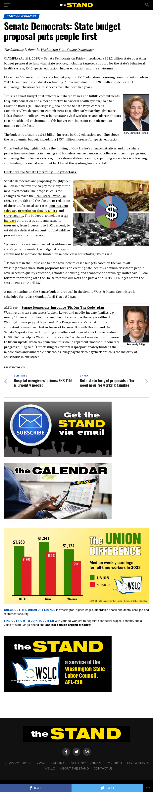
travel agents (13, 215)
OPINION (115, 763)
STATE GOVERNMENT (87, 763)
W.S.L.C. (49, 768)
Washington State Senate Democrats (66, 49)
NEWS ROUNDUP (17, 763)
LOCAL (40, 763)
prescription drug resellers (37, 210)
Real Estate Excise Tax (50, 196)
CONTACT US (103, 768)
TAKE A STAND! (138, 763)
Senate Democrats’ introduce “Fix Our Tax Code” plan (63, 307)
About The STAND (74, 768)
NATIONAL (58, 763)
